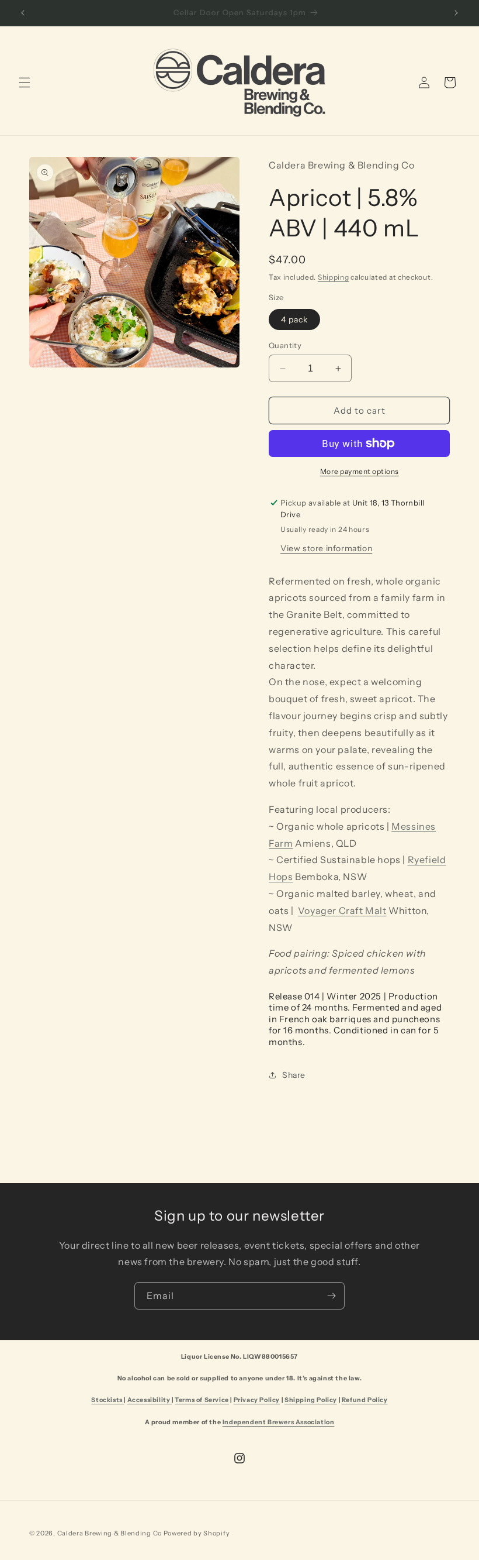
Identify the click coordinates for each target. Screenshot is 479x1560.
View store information (326, 548)
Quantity (285, 345)
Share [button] (294, 1075)
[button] (24, 82)
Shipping (333, 277)
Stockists (107, 1400)
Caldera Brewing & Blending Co (109, 1533)
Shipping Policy (310, 1400)
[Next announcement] (456, 13)
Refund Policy (365, 1400)
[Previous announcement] (23, 13)
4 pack (294, 319)
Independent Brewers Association (279, 1422)
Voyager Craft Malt (342, 910)
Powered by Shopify (197, 1533)
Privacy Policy (257, 1400)
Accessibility (149, 1400)
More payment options (359, 471)
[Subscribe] (331, 1296)
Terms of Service (202, 1400)
